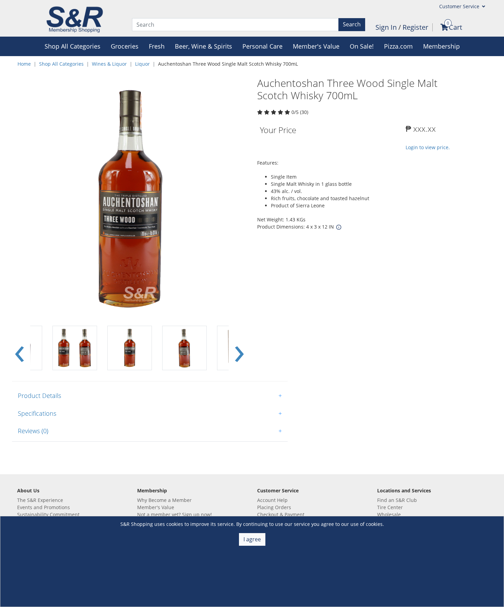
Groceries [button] (125, 46)
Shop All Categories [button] (72, 46)
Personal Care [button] (262, 46)
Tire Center (390, 507)
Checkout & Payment (280, 514)
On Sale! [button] (362, 46)
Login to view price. (428, 147)
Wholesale (389, 514)
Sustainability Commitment (48, 514)
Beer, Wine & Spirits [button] (203, 46)
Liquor (142, 64)
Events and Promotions (43, 507)
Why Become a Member (164, 500)
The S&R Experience (40, 500)
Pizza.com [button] (398, 46)
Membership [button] (441, 46)
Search (352, 24)
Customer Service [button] (460, 6)
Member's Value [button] (316, 46)
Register (415, 27)
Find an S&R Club (397, 500)
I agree (252, 539)
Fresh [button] (157, 46)
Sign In (386, 27)
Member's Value (155, 507)
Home (24, 64)
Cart (455, 27)
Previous (19, 348)
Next (239, 348)
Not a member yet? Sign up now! (174, 514)
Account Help (272, 500)
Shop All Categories (61, 64)
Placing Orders (274, 507)
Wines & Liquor (109, 64)
